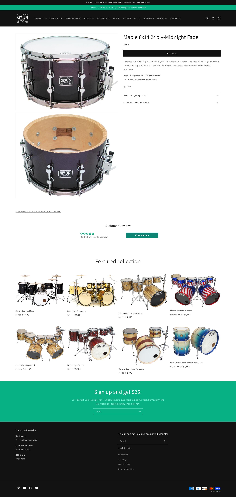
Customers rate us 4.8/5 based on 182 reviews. (38, 211)
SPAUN (218, 491)
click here (20, 458)
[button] (207, 18)
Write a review (142, 235)
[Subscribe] (140, 412)
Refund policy (124, 464)
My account (123, 454)
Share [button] (129, 86)
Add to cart (172, 53)
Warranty (122, 459)
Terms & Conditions (126, 469)
